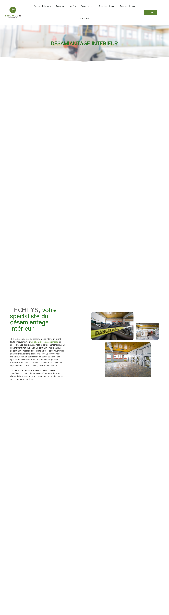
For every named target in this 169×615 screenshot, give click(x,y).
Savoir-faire (86, 6)
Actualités (84, 18)
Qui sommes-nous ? (65, 6)
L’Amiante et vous (127, 6)
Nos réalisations (106, 6)
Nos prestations (41, 6)
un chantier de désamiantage (44, 342)
